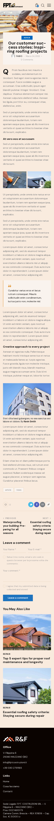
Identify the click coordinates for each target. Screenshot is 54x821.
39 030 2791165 (13, 767)
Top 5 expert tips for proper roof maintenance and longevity (26, 660)
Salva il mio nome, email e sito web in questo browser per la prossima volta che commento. (27, 560)
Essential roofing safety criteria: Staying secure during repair (26, 714)
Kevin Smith (30, 421)
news (18, 490)
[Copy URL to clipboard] (48, 504)
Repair (27, 38)
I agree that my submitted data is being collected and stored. (26, 588)
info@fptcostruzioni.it (15, 762)
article (8, 490)
